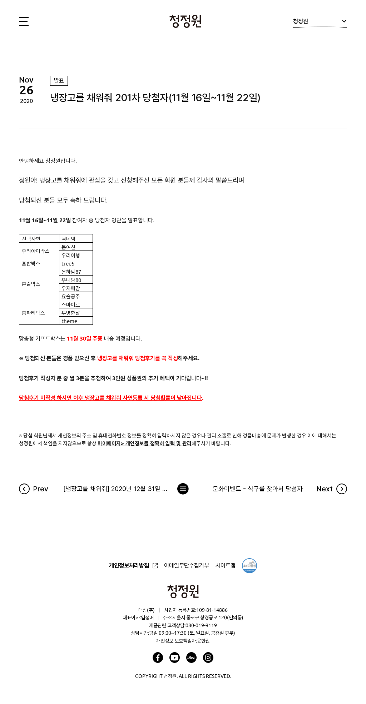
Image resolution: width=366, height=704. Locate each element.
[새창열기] (158, 657)
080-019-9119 (201, 625)
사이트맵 (226, 565)
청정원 (300, 21)
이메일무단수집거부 (186, 565)
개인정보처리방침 (129, 565)
